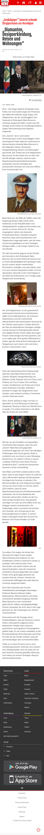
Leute (5, 718)
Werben (22, 816)
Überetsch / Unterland (31, 698)
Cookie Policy (22, 807)
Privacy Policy (22, 798)
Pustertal (27, 689)
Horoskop (27, 731)
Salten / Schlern (29, 694)
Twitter (8, 751)
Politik (5, 689)
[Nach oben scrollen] (22, 788)
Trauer (26, 718)
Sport (5, 698)
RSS (7, 756)
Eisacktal (27, 685)
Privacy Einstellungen (22, 802)
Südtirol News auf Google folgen (23, 57)
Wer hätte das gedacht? (11, 736)
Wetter (26, 722)
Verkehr (26, 727)
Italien (10, 11)
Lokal (5, 675)
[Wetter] (30, 2)
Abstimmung (7, 727)
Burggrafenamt (29, 680)
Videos (6, 731)
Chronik (6, 685)
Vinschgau (27, 703)
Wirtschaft (7, 694)
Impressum (22, 793)
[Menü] (41, 2)
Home (4, 11)
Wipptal (26, 707)
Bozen (26, 675)
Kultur (5, 722)
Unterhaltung (8, 703)
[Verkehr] (23, 2)
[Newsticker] (18, 2)
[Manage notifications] (38, 830)
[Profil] (36, 2)
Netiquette (22, 812)
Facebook (9, 747)
